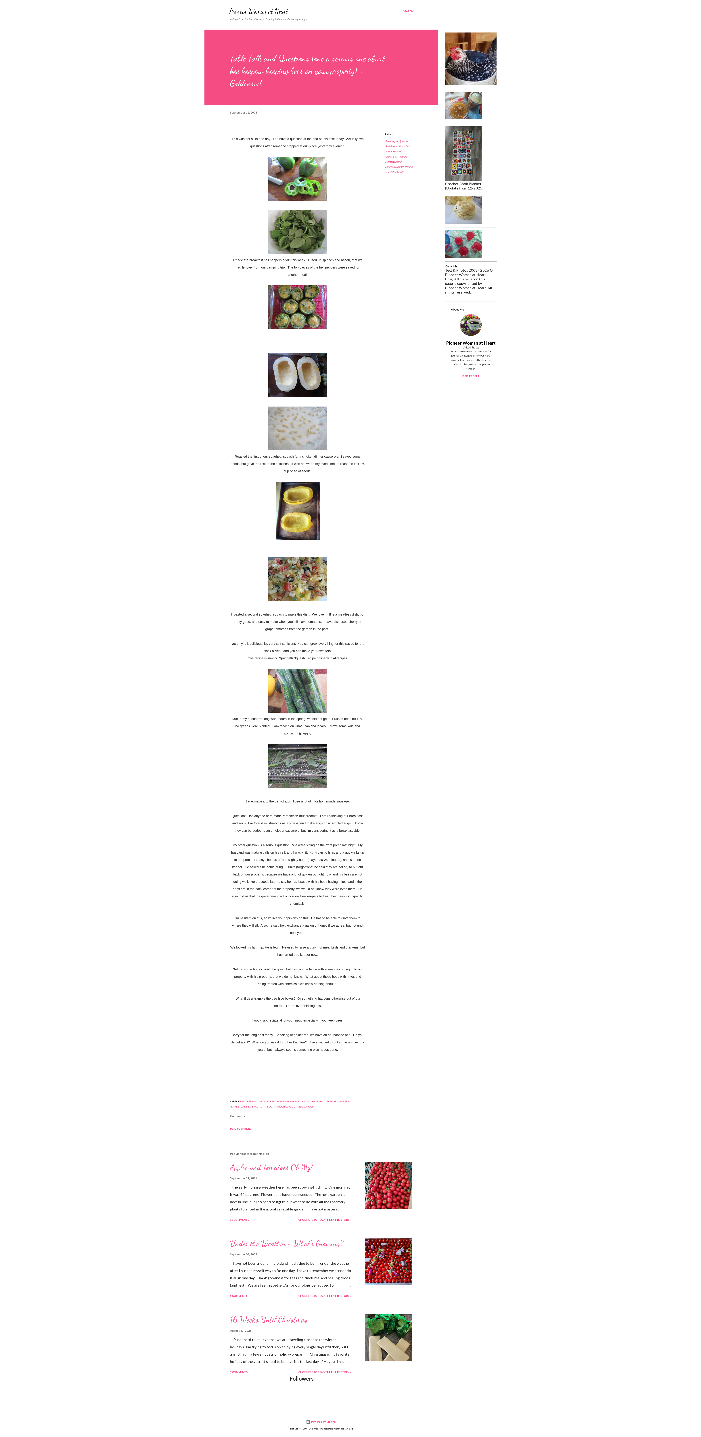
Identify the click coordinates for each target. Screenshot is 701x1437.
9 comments (239, 1372)
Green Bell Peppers (396, 156)
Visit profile (471, 376)
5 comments (239, 1295)
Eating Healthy (393, 151)
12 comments (239, 1219)
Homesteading (393, 161)
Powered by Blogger (323, 1421)
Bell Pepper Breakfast (397, 146)
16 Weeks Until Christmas (268, 1319)
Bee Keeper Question (397, 141)
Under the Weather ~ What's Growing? (286, 1243)
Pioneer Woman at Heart (258, 11)
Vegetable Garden (395, 171)
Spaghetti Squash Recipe (399, 166)
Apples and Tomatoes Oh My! (271, 1167)
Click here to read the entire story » (324, 1219)
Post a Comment (240, 1128)
